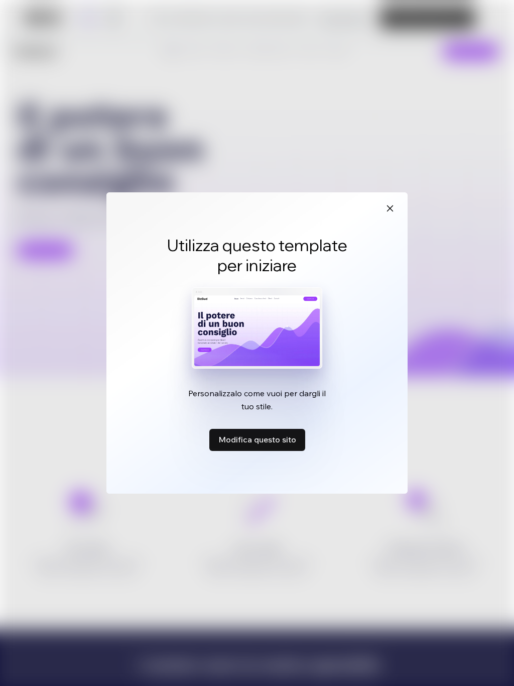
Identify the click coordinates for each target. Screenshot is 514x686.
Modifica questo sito (257, 439)
